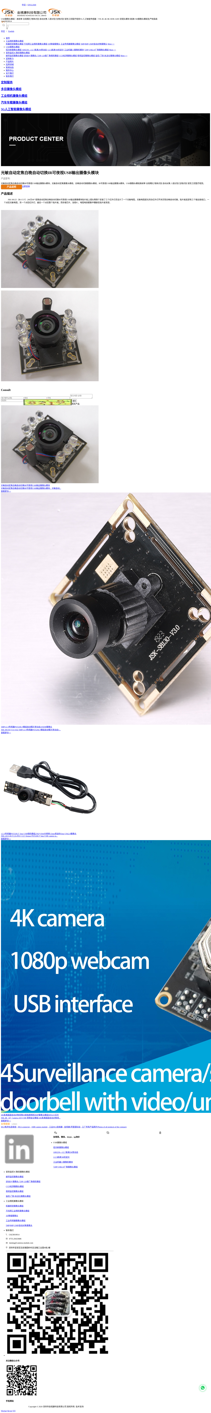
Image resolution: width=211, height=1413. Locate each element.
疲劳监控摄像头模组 (14, 56)
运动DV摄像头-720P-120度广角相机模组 (41, 56)
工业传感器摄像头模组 (70, 44)
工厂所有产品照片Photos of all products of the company (104, 1127)
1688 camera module (39, 1127)
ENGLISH (32, 5)
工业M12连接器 (56, 1127)
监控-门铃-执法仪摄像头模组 (107, 56)
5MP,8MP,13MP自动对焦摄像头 (94, 44)
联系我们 (10, 76)
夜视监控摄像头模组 (86, 56)
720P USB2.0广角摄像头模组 (96, 50)
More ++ (111, 44)
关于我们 (10, 73)
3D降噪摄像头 (54, 44)
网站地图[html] (7, 1407)
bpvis (86, 1407)
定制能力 (10, 59)
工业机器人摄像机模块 (74, 50)
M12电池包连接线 (8, 1127)
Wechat (4, 1411)
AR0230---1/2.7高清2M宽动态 (34, 50)
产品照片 (10, 61)
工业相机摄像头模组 (14, 41)
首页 (8, 38)
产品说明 (11, 187)
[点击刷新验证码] (48, 402)
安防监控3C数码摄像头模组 (18, 53)
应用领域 (10, 64)
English (11, 31)
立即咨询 (26, 186)
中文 (24, 5)
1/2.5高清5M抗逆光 (55, 50)
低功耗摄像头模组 (13, 50)
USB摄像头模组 (13, 47)
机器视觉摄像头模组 (14, 44)
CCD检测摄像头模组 (68, 56)
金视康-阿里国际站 (72, 1127)
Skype (9, 1411)
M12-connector (24, 1127)
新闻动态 (10, 67)
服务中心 (10, 70)
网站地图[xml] (21, 1407)
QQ (14, 1411)
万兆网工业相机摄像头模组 (35, 44)
